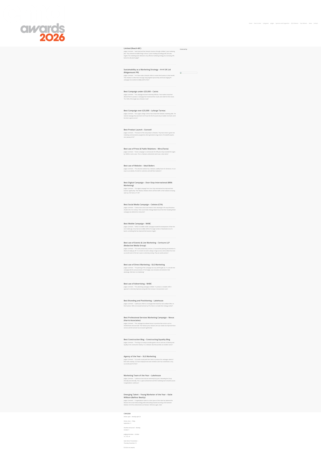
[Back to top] (160, 454)
